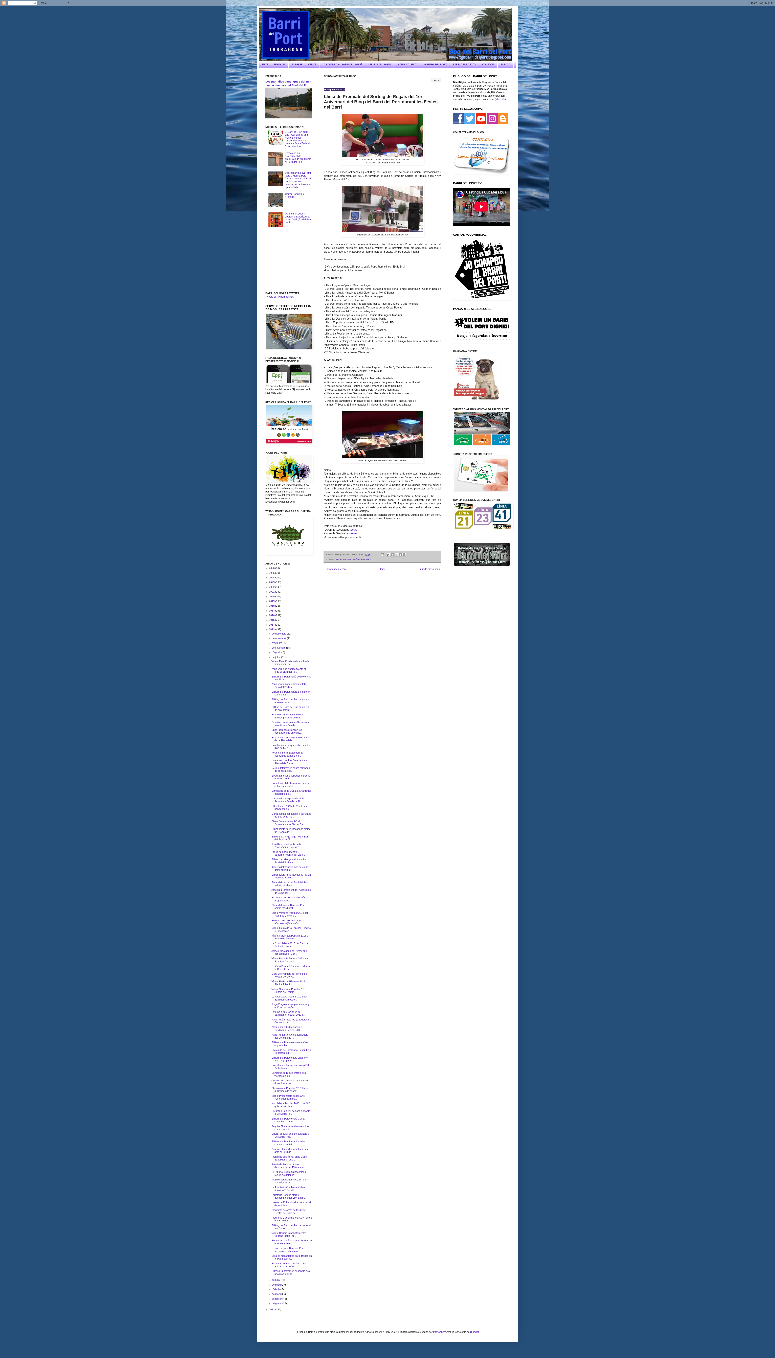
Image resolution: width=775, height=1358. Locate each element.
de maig (276, 1284)
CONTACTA (488, 64)
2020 (272, 596)
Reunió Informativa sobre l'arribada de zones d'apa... (290, 769)
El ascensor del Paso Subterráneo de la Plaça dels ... (290, 739)
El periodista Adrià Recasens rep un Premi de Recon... (291, 876)
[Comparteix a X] (396, 555)
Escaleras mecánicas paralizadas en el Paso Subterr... (291, 1242)
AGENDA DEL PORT (435, 64)
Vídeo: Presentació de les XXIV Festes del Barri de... (288, 1097)
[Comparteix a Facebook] (400, 555)
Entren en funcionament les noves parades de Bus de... (290, 724)
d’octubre (277, 643)
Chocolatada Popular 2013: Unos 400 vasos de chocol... (289, 1089)
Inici (382, 569)
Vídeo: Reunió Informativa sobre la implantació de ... (290, 663)
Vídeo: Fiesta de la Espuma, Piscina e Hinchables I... (291, 929)
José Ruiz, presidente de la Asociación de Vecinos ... (286, 846)
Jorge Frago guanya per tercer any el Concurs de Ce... (290, 1006)
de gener (277, 1303)
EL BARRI (296, 64)
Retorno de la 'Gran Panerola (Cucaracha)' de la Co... (287, 922)
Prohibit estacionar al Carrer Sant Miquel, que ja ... (289, 1181)
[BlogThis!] (393, 555)
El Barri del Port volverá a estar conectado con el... (288, 1120)
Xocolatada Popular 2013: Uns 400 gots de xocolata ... (290, 1105)
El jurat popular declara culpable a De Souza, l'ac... (290, 1135)
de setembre (279, 647)
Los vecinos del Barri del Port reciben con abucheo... (287, 1249)
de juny (276, 1280)
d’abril (275, 1289)
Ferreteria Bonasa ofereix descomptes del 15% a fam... (288, 1196)
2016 (272, 615)
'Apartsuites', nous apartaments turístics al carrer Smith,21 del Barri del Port (298, 218)
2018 (272, 605)
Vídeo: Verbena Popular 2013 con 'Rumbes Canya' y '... (290, 914)
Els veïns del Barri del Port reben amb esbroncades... (289, 1265)
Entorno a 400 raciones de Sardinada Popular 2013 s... (288, 1013)
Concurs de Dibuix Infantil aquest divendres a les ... (289, 1082)
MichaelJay (439, 1332)
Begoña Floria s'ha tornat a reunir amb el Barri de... (289, 1150)
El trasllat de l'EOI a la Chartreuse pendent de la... (289, 807)
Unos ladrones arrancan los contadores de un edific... (286, 731)
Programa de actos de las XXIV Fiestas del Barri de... (288, 1211)
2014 (272, 624)
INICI (265, 64)
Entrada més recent (335, 569)
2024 (272, 577)
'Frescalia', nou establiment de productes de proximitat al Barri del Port (298, 157)
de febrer (277, 1298)
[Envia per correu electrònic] (389, 555)
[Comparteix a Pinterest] (404, 555)
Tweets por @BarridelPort (279, 296)
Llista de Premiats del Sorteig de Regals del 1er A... (289, 975)
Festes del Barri (343, 559)
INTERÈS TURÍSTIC (407, 64)
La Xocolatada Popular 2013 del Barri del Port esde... (289, 998)
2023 (272, 582)
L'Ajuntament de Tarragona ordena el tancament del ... (290, 784)
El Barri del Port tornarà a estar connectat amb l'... (288, 1143)
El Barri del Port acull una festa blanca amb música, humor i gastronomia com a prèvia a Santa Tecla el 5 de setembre (297, 139)
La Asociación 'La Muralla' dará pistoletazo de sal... (288, 1189)
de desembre (279, 633)
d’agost (276, 652)
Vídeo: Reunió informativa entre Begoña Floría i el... (288, 1234)
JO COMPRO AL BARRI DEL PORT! (342, 64)
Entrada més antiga (429, 569)
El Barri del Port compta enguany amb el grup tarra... (289, 1059)
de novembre (279, 638)
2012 (272, 1309)
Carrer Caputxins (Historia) (294, 195)
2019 (272, 601)
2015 (272, 620)
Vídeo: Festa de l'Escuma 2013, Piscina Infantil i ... (288, 983)
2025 (272, 573)
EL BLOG (506, 64)
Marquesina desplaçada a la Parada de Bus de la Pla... (291, 815)
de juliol (276, 657)
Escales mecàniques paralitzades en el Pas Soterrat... (291, 1257)
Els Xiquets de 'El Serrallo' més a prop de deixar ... (289, 899)
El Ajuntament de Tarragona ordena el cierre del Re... (290, 777)
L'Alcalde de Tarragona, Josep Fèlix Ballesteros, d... (291, 1066)
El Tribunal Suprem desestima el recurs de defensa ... (289, 1173)
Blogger (474, 1332)
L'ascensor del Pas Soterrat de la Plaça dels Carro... (289, 762)
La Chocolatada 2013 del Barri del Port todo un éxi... (290, 945)
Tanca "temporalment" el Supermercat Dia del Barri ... (288, 853)
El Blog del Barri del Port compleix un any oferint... (290, 708)
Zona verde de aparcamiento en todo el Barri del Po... (289, 670)
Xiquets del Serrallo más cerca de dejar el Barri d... (289, 868)
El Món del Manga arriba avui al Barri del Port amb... (288, 861)
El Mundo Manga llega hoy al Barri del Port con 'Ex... (290, 838)
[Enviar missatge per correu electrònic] (382, 554)
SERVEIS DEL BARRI (379, 64)
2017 (272, 610)
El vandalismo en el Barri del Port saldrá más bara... (289, 884)
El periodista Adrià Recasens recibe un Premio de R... (291, 830)
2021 (272, 591)
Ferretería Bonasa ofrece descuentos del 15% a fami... (288, 1166)
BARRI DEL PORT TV (464, 64)
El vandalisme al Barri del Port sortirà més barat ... (288, 907)
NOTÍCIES (279, 64)
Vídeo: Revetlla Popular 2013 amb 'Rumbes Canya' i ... (290, 960)
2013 (272, 629)
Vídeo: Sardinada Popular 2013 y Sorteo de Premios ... (289, 937)
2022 (272, 587)
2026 (272, 568)
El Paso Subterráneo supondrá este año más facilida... (291, 1272)
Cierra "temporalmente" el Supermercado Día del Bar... (288, 823)
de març (276, 1294)
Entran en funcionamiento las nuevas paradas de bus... (287, 716)
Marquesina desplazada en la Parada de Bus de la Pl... (287, 800)
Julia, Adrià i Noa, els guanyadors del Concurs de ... (289, 1036)
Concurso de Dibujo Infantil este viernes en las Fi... (289, 1074)
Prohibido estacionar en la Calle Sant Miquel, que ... (289, 1158)
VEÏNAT (312, 64)
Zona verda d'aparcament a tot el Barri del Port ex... (289, 685)
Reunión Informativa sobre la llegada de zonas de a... (287, 754)
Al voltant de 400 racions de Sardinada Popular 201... (286, 1028)
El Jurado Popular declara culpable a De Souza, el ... (290, 1112)
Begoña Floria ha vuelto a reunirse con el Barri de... (290, 1128)
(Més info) (500, 99)
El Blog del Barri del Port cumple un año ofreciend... (290, 701)
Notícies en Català (362, 559)
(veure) (354, 529)
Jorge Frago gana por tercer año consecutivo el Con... (289, 952)
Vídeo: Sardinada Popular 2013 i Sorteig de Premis (289, 990)
